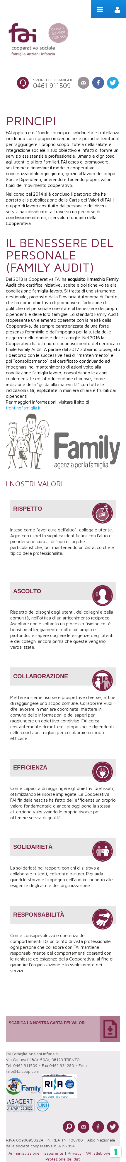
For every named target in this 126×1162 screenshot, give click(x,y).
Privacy (75, 1153)
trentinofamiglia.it (23, 407)
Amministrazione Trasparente (35, 1153)
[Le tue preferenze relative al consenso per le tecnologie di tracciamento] (115, 1151)
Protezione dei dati (63, 1158)
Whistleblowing (100, 1153)
